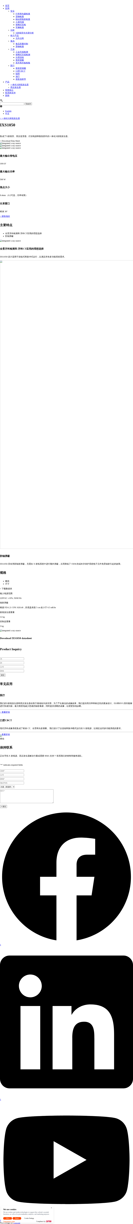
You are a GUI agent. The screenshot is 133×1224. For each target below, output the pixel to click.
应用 (7, 8)
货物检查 (20, 16)
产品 (7, 82)
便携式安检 (21, 25)
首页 (7, 6)
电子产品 (14, 36)
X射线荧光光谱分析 (25, 33)
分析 (12, 30)
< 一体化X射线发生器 (10, 118)
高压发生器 (15, 87)
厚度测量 (20, 60)
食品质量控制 (22, 44)
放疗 (18, 76)
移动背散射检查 (23, 19)
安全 (12, 11)
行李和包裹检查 (23, 14)
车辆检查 (20, 27)
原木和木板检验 (23, 63)
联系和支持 (10, 93)
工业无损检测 (22, 52)
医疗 (12, 65)
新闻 (7, 95)
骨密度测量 (21, 68)
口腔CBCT (20, 71)
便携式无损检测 (23, 55)
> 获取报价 (5, 216)
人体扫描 (20, 22)
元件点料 (20, 38)
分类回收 (20, 57)
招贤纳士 (9, 90)
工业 (12, 49)
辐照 (18, 74)
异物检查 (20, 46)
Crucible (16, 1223)
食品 (12, 41)
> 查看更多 (5, 712)
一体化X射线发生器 (19, 85)
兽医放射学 (21, 79)
